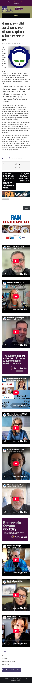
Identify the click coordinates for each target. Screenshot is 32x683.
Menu (16, 16)
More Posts (17, 167)
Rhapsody (19, 158)
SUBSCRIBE (5, 199)
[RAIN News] (16, 8)
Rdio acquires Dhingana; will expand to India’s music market (23, 177)
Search (4, 205)
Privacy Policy (5, 664)
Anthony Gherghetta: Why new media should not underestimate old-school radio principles (8, 181)
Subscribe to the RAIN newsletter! (11, 670)
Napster (13, 158)
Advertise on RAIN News (8, 661)
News (5, 158)
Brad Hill (21, 43)
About (3, 655)
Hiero (12, 680)
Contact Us (5, 658)
